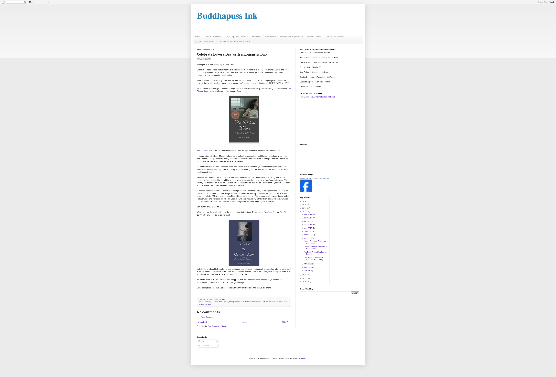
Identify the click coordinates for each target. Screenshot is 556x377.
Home (197, 36)
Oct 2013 (308, 221)
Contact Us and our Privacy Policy (234, 41)
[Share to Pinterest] (209, 58)
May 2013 (308, 235)
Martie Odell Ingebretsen (291, 36)
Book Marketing (246, 302)
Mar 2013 (308, 264)
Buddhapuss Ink (227, 15)
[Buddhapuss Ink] (306, 191)
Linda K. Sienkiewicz (334, 36)
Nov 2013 (308, 218)
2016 (304, 202)
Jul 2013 (308, 231)
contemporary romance (270, 302)
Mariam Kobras (314, 36)
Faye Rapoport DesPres (236, 36)
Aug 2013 (308, 228)
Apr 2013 (308, 238)
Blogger (303, 358)
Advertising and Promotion (212, 302)
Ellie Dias (256, 36)
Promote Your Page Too (320, 178)
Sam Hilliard (270, 36)
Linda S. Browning (212, 36)
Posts (202, 341)
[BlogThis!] (201, 58)
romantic (208, 304)
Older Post (286, 322)
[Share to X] (203, 58)
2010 (304, 282)
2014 (304, 208)
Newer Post (202, 322)
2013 (304, 212)
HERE (227, 282)
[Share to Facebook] (206, 58)
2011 (304, 278)
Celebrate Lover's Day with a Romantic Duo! (315, 248)
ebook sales (283, 302)
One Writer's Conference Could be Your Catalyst (314, 259)
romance (201, 304)
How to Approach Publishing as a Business (315, 242)
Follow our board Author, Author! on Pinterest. (317, 97)
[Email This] (198, 58)
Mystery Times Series (204, 41)
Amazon (225, 302)
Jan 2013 (308, 271)
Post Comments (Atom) (217, 326)
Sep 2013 (308, 225)
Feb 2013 (308, 267)
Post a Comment (207, 317)
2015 (304, 205)
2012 (304, 275)
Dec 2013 (308, 215)
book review (256, 302)
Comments (204, 346)
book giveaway (234, 302)
